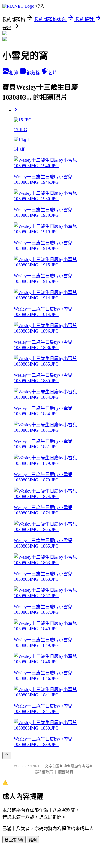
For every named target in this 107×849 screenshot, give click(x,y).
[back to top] (6, 755)
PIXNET (33, 766)
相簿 (14, 72)
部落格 (33, 72)
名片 (52, 72)
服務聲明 (65, 772)
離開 (33, 840)
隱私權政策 (43, 772)
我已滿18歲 (14, 840)
